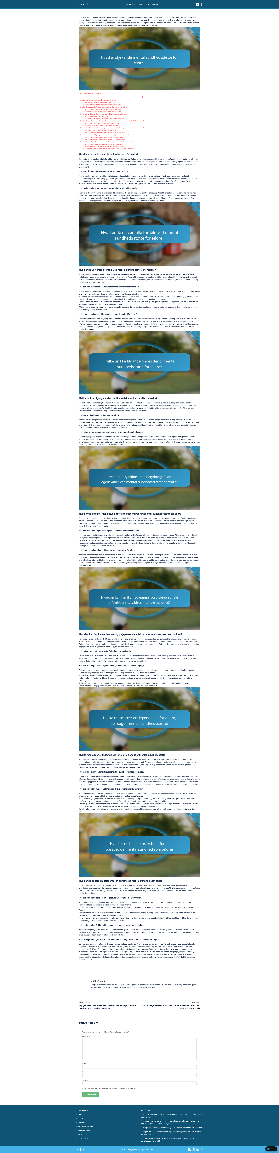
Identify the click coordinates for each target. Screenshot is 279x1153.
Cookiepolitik (83, 1138)
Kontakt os (82, 1122)
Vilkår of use (83, 1134)
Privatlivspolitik (84, 1130)
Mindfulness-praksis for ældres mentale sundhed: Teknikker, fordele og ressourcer (171, 1115)
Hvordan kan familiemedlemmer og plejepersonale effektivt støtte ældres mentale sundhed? (112, 128)
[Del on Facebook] (197, 4)
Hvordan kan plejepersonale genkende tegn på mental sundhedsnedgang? (104, 132)
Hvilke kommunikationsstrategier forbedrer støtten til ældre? (100, 130)
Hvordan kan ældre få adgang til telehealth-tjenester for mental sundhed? (104, 139)
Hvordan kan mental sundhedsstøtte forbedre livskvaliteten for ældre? (103, 109)
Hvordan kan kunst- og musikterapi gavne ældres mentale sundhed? (102, 123)
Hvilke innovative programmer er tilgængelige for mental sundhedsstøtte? (104, 118)
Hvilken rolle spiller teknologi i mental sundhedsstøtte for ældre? (101, 125)
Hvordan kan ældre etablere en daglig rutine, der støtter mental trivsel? (103, 144)
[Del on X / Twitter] (201, 4)
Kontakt (155, 4)
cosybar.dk (83, 4)
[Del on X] (194, 1150)
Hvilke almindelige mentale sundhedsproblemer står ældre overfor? (102, 104)
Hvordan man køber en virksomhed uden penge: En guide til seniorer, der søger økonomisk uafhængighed (170, 1122)
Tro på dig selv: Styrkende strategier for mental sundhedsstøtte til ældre (173, 1127)
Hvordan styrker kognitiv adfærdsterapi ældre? (96, 116)
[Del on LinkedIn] (198, 1150)
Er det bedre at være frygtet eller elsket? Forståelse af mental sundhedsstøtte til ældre (167, 1139)
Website (85, 1080)
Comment (86, 1036)
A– (84, 1150)
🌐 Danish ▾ (271, 1149)
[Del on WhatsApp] (202, 1150)
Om (147, 4)
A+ (78, 1150)
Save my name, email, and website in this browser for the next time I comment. (110, 1088)
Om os (80, 1118)
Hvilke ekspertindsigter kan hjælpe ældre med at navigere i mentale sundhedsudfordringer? (109, 149)
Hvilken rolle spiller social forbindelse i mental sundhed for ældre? (102, 111)
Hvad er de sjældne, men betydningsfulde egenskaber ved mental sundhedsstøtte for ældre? (112, 121)
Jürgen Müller (98, 980)
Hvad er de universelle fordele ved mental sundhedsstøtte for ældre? (104, 107)
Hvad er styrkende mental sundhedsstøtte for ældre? (98, 100)
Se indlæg (130, 4)
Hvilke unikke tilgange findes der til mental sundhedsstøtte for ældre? (104, 114)
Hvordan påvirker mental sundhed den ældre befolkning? (99, 102)
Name (84, 1064)
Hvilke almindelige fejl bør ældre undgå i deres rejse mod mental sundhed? (104, 146)
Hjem (140, 4)
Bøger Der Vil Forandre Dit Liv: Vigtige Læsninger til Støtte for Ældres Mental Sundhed (171, 1133)
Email (84, 1072)
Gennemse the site (85, 1126)
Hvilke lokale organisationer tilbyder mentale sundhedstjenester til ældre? (104, 137)
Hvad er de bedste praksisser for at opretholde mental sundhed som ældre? (106, 142)
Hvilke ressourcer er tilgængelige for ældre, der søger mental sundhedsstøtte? (107, 135)
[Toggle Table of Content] (142, 97)
